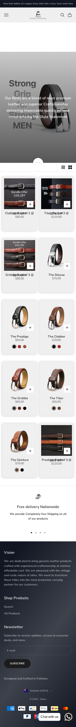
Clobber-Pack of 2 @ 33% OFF (19, 213)
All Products (12, 613)
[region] (38, 510)
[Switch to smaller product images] (70, 167)
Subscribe (17, 663)
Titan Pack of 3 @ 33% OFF (56, 213)
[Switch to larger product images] (63, 167)
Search (8, 607)
